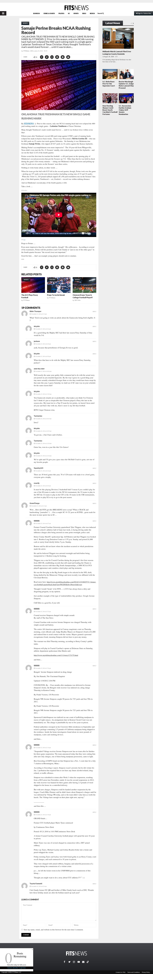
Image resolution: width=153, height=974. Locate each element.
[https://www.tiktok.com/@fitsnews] (88, 962)
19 (46, 51)
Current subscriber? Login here (16, 968)
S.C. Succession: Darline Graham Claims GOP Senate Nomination (125, 110)
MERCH (92, 13)
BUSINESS (36, 13)
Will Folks (78, 300)
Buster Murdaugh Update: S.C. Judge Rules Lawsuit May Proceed (126, 85)
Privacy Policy (146, 972)
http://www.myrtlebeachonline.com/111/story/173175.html (56, 655)
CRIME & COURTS (49, 13)
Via (24, 239)
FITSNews (26, 51)
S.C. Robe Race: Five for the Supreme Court (109, 84)
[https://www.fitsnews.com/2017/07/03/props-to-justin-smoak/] (59, 285)
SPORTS (75, 13)
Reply (94, 311)
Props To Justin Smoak (56, 295)
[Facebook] (66, 962)
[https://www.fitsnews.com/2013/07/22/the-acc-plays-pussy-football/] (33, 285)
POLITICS (61, 13)
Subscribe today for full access (16, 965)
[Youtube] (80, 962)
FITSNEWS (29, 123)
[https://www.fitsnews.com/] (76, 7)
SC (69, 13)
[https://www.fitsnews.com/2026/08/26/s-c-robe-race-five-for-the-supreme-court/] (110, 74)
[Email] (84, 962)
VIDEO (84, 13)
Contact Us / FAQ (120, 972)
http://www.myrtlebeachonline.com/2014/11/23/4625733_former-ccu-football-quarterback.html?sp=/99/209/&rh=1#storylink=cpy (65, 583)
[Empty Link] (131, 23)
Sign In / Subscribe (144, 13)
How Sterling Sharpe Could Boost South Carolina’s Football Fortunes (110, 110)
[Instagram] (75, 962)
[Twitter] (70, 962)
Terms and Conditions (133, 972)
